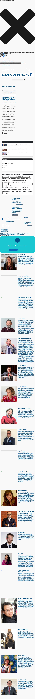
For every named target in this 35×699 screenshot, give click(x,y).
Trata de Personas (18, 191)
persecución (15, 189)
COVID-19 (5, 180)
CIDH (8, 178)
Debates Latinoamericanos (6, 161)
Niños (26, 187)
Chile (4, 178)
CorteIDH (23, 178)
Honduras (9, 185)
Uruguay (25, 191)
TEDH (13, 191)
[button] (17, 26)
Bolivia (17, 176)
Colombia (13, 178)
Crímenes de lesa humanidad (18, 180)
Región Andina (4, 165)
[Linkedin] (7, 80)
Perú (20, 189)
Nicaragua (22, 187)
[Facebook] (2, 80)
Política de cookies (5, 64)
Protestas (25, 189)
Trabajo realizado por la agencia (23, 233)
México (16, 187)
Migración (11, 187)
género (4, 185)
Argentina (12, 176)
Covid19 (10, 180)
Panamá (4, 189)
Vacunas (30, 191)
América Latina (6, 176)
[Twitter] (4, 80)
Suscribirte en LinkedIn (13, 249)
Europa (3, 169)
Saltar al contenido (3, 68)
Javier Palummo (5, 102)
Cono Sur (3, 167)
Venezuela (5, 193)
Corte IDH (18, 178)
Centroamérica (27, 176)
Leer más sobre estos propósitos (7, 61)
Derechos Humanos (17, 182)
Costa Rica (28, 178)
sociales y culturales (6, 191)
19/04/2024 (14, 102)
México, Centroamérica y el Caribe (7, 163)
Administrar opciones (5, 57)
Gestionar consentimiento (4, 235)
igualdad (14, 185)
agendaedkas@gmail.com (10, 221)
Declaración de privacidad (6, 65)
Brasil (21, 176)
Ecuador (24, 182)
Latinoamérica (5, 187)
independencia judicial (21, 185)
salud (29, 189)
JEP (28, 185)
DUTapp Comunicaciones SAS (24, 234)
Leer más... (5, 133)
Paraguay (10, 189)
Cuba (25, 180)
